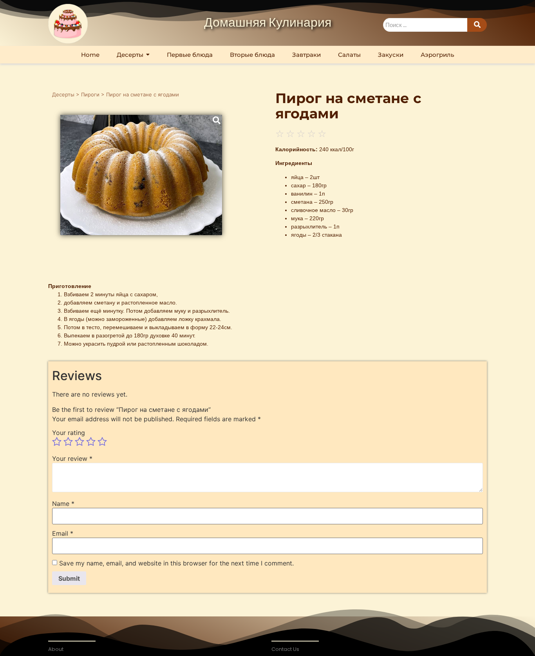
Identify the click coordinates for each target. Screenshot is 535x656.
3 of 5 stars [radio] (79, 441)
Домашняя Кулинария (267, 23)
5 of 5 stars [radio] (102, 441)
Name (63, 503)
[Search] (477, 25)
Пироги (90, 94)
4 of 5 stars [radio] (91, 441)
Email (62, 533)
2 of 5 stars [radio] (68, 441)
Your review (72, 458)
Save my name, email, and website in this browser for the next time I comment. (176, 563)
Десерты (63, 94)
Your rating (68, 432)
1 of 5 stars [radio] (56, 441)
